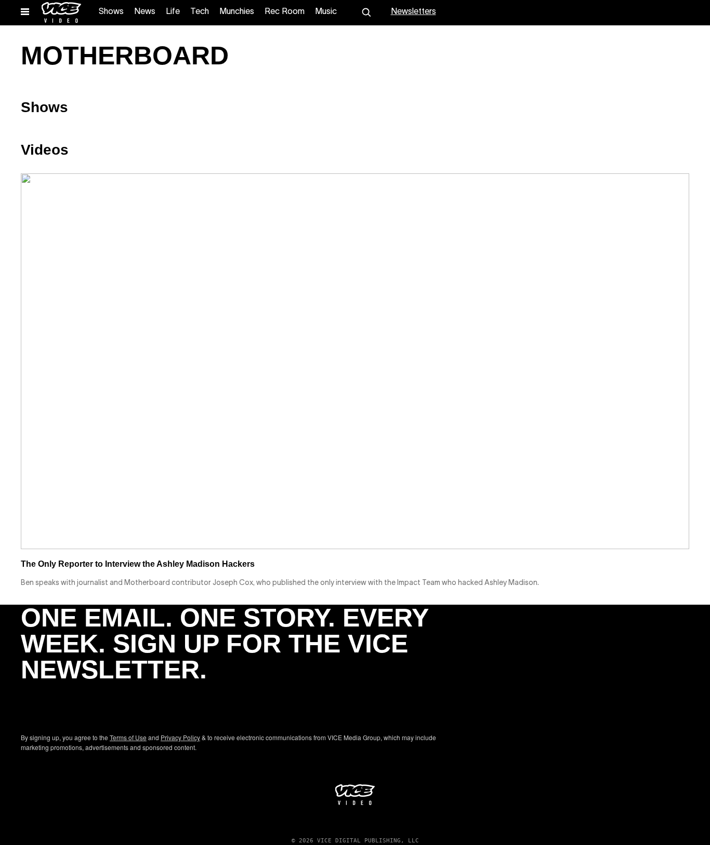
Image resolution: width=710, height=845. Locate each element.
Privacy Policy (180, 737)
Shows (111, 12)
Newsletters (413, 12)
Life (173, 12)
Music (326, 12)
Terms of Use (128, 737)
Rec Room (285, 12)
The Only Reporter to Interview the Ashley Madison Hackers (138, 564)
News (144, 12)
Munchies (236, 12)
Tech (199, 12)
